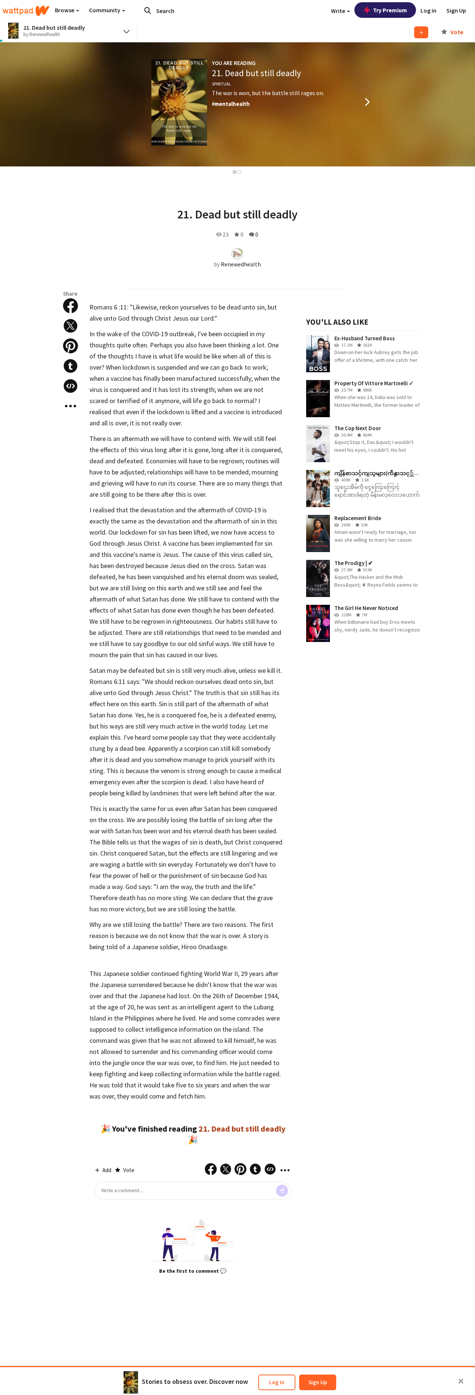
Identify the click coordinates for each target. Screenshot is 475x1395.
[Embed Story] (70, 386)
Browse (65, 10)
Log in (276, 1382)
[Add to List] (421, 32)
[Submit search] (148, 10)
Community (105, 10)
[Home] (26, 11)
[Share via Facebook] (70, 305)
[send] (282, 1191)
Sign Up (317, 1382)
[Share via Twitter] (70, 325)
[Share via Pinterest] (70, 345)
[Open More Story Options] (70, 406)
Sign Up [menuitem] (456, 10)
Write (338, 10)
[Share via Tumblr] (70, 366)
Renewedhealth (241, 264)
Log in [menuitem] (428, 10)
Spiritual (221, 84)
